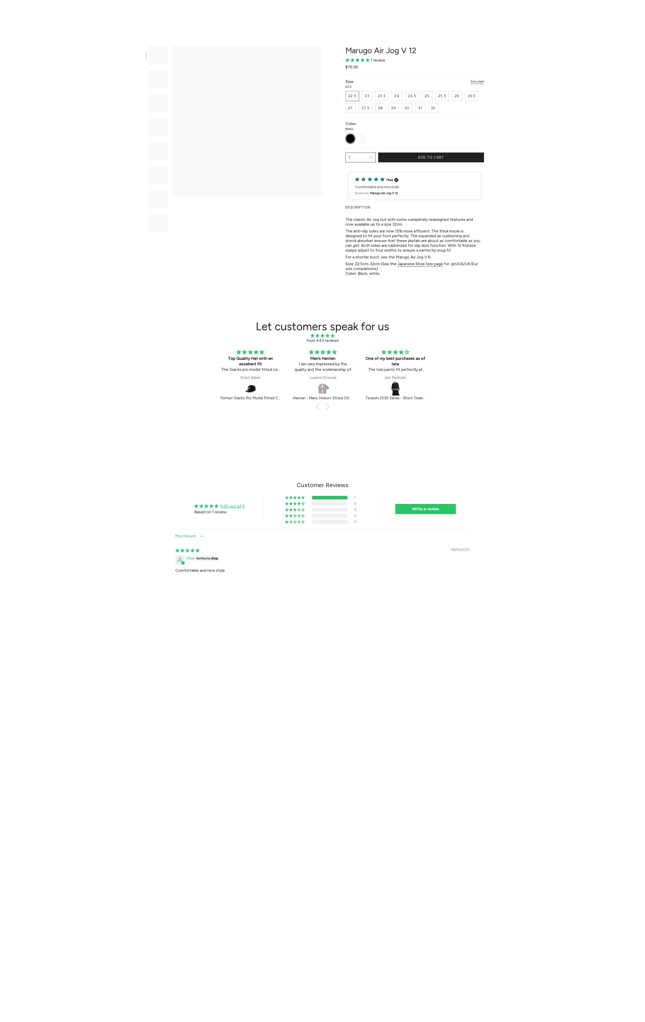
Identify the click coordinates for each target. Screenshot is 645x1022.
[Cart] (634, 11)
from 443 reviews (322, 340)
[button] (253, 12)
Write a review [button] (425, 508)
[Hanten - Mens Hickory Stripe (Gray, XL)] (323, 388)
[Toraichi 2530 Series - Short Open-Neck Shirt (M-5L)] (395, 388)
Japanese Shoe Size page (420, 263)
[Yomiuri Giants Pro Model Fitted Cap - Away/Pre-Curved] (250, 388)
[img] (322, 335)
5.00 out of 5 (232, 506)
